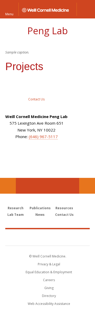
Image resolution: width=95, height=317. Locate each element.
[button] (86, 9)
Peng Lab (47, 30)
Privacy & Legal (49, 264)
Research (15, 208)
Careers (49, 280)
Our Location (8, 186)
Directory (49, 296)
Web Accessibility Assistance (49, 303)
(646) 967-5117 (43, 136)
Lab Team (15, 214)
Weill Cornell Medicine (47, 237)
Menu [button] (9, 14)
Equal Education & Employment (49, 272)
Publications (40, 208)
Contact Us (87, 186)
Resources (64, 208)
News (40, 214)
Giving (49, 288)
